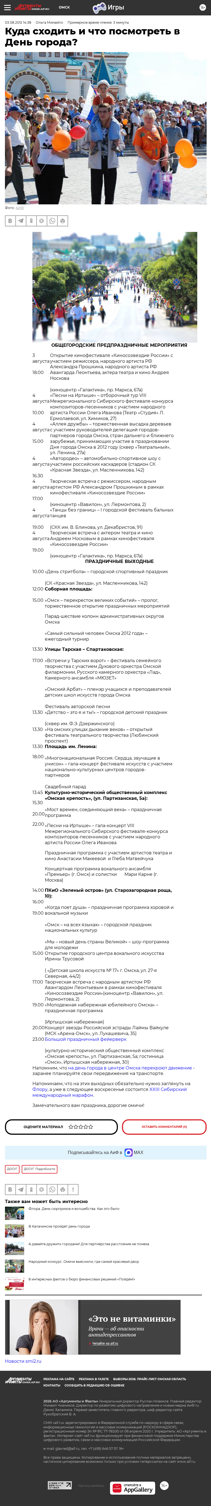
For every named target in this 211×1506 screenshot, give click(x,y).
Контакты (51, 1385)
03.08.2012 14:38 (18, 22)
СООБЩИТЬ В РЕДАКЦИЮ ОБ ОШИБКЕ (94, 1385)
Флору (40, 1089)
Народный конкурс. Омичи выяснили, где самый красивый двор (84, 1261)
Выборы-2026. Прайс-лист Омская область (149, 1379)
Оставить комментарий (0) (164, 1127)
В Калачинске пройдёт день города (59, 1226)
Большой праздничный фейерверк (85, 1039)
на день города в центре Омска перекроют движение (130, 1068)
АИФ (20, 208)
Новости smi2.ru (23, 1361)
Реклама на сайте (58, 1379)
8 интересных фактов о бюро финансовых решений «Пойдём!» (82, 1279)
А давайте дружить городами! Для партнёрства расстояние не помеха (89, 1244)
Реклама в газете (94, 1379)
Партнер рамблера (91, 1485)
